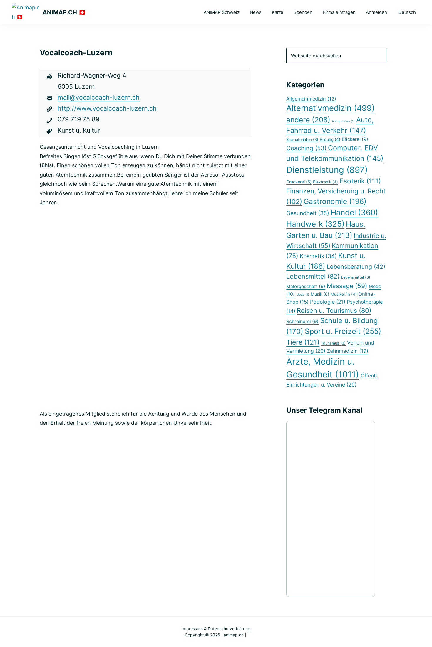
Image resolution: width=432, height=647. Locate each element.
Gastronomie (335, 201)
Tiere (302, 342)
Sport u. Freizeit (343, 331)
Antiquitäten (343, 121)
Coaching (306, 148)
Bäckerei (355, 139)
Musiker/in (344, 294)
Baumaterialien (302, 139)
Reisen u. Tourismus (334, 310)
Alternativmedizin (330, 108)
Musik (320, 294)
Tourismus (333, 343)
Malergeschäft (305, 286)
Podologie (327, 302)
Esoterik (360, 181)
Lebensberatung (356, 266)
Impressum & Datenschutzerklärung (216, 628)
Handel (354, 212)
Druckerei (299, 181)
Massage (347, 286)
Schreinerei (302, 321)
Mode (302, 295)
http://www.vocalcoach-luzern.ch (107, 108)
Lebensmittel (313, 276)
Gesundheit (307, 213)
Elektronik (325, 182)
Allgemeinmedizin (311, 99)
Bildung (330, 139)
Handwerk (315, 223)
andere (308, 119)
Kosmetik (318, 256)
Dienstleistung (327, 170)
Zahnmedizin (347, 351)
